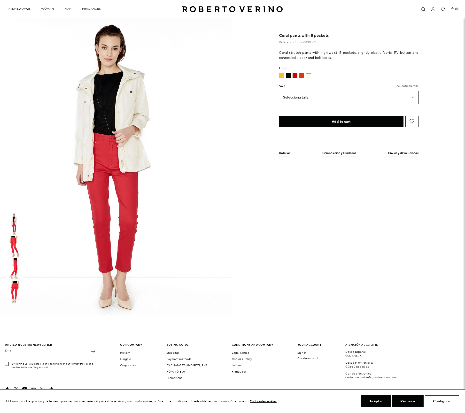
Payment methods (178, 359)
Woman (47, 8)
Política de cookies (263, 401)
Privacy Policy (79, 363)
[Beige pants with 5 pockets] (308, 75)
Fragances (91, 8)
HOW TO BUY (176, 371)
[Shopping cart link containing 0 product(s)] (452, 9)
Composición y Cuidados (339, 153)
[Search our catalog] (423, 9)
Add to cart (341, 121)
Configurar (442, 401)
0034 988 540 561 (357, 366)
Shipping (172, 352)
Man (67, 8)
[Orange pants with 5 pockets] (301, 75)
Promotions (174, 378)
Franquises (239, 371)
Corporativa (128, 365)
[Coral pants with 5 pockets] (295, 75)
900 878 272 (354, 356)
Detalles (284, 153)
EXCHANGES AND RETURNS (187, 365)
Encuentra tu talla (406, 86)
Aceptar (376, 401)
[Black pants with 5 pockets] (288, 75)
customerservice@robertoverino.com (370, 377)
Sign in (302, 352)
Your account (309, 344)
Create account (307, 358)
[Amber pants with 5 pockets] (281, 75)
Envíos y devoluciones (403, 153)
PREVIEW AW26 (19, 8)
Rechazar (408, 401)
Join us (236, 365)
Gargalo (125, 359)
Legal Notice (240, 352)
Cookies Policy (242, 359)
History (125, 352)
